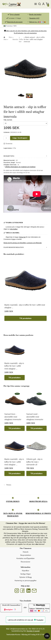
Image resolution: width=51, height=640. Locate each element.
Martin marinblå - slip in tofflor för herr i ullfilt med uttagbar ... (14, 366)
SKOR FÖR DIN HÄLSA (38, 501)
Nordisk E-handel (33, 631)
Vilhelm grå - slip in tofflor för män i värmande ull (34, 462)
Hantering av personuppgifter (26, 580)
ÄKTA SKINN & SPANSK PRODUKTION (12, 514)
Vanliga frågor (25, 574)
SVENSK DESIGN (12, 501)
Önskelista (9, 143)
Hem (5, 39)
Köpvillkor (25, 571)
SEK (11, 26)
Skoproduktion (25, 555)
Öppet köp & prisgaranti (15, 22)
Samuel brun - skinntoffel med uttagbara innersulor (12, 416)
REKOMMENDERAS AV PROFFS (38, 513)
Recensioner (25, 562)
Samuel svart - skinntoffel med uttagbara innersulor (34, 416)
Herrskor (15, 39)
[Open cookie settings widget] (47, 636)
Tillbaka (8, 485)
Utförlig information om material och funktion (20, 167)
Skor (10, 37)
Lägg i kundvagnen (20, 138)
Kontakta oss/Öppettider (25, 558)
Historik (25, 552)
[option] (25, 290)
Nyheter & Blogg (25, 577)
